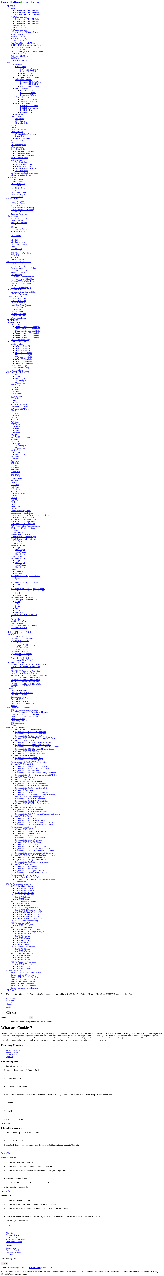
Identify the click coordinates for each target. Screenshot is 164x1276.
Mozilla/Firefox (12, 1055)
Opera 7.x (9, 1057)
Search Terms (11, 1248)
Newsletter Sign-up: (8, 1258)
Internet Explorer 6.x (13, 1052)
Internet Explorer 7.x (13, 1050)
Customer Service (12, 1235)
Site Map (9, 1246)
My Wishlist (10, 1000)
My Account (10, 998)
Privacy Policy (11, 1237)
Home (8, 1011)
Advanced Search (12, 1250)
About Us (9, 1233)
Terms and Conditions (14, 1242)
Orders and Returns (13, 1252)
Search (3, 1017)
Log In (8, 1007)
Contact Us (10, 1254)
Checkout (9, 1005)
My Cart (9, 1003)
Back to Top (5, 1123)
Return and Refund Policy (16, 1239)
